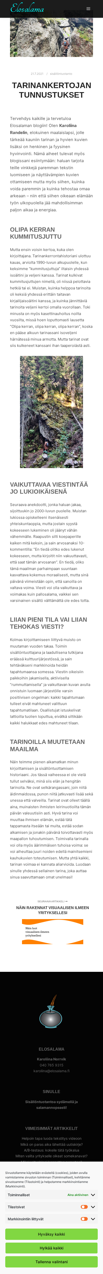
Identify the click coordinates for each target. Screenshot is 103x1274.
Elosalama (27, 8)
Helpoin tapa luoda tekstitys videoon (52, 1138)
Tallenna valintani (52, 1261)
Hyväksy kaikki (51, 1234)
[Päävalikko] (88, 9)
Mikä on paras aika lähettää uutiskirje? (51, 1144)
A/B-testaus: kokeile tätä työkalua (51, 1150)
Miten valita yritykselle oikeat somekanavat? (52, 1156)
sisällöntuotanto (61, 74)
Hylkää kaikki (52, 1248)
